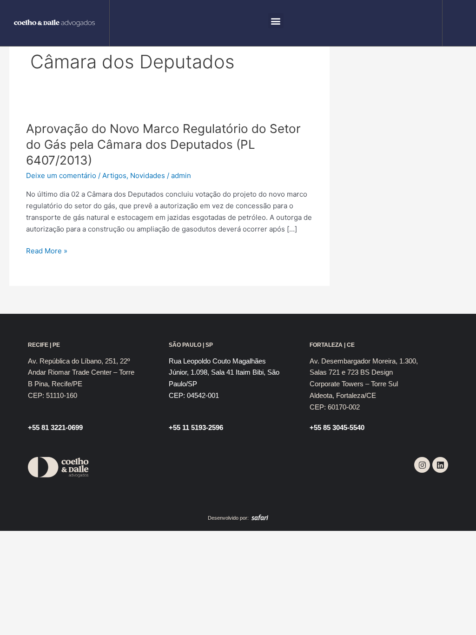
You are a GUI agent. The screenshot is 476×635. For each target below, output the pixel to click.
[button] (276, 20)
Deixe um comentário (61, 175)
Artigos (114, 175)
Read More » (46, 251)
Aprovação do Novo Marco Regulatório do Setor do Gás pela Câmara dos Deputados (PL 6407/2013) (163, 144)
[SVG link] (54, 23)
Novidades (147, 175)
